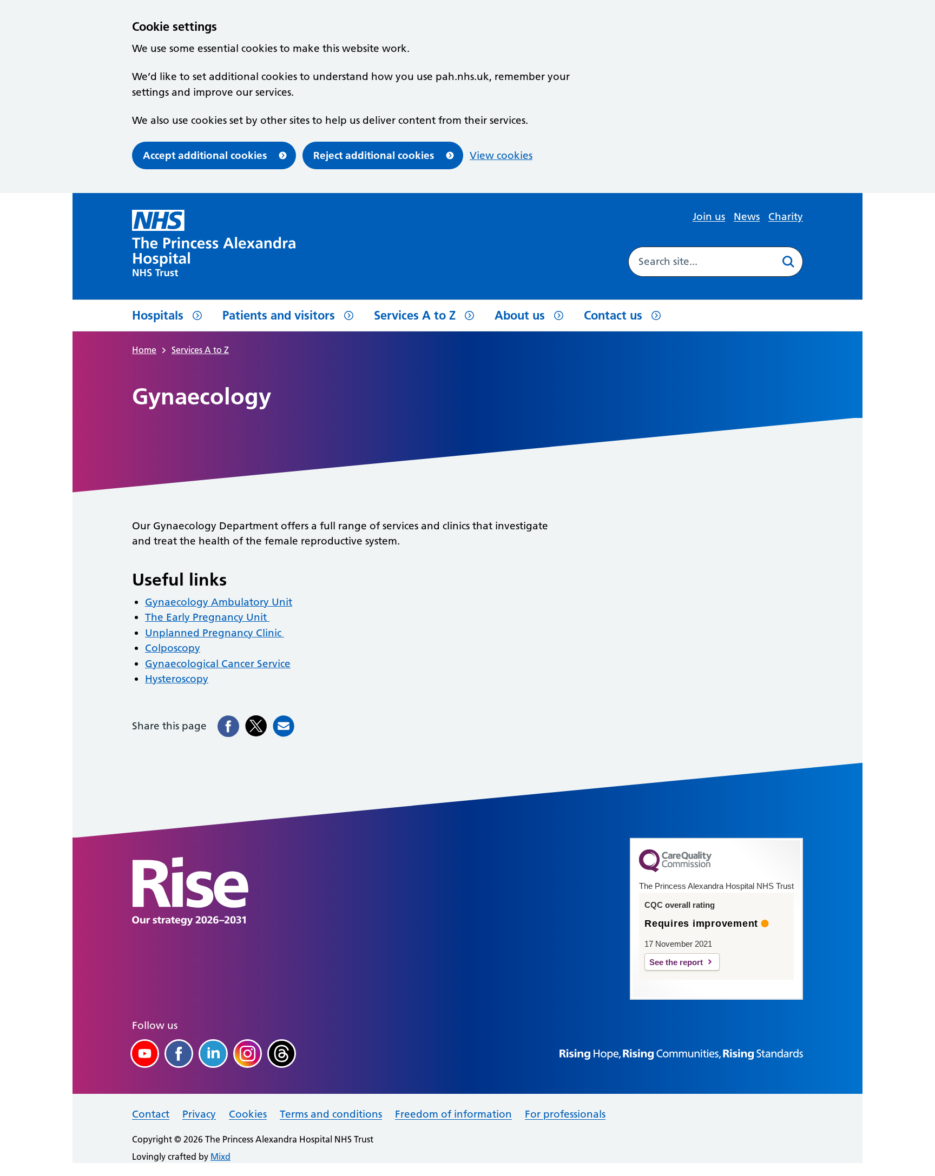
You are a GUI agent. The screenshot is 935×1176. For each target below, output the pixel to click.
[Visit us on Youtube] (144, 1053)
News (747, 216)
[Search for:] (701, 261)
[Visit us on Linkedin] (213, 1053)
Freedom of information (453, 1114)
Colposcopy (172, 648)
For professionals (565, 1114)
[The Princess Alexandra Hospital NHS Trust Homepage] (213, 243)
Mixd (220, 1156)
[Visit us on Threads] (281, 1053)
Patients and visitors (278, 315)
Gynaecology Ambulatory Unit (218, 602)
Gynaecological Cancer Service (218, 663)
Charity (785, 216)
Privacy (199, 1114)
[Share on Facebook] (228, 726)
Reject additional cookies (373, 155)
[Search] (788, 262)
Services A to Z (415, 315)
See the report (676, 962)
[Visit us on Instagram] (247, 1053)
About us (520, 315)
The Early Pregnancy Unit (207, 617)
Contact (150, 1114)
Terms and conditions (331, 1114)
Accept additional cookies (205, 155)
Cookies (248, 1114)
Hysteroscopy (176, 679)
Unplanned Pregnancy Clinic (214, 633)
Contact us (613, 315)
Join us (709, 216)
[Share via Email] (283, 726)
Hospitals (157, 315)
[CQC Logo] (675, 869)
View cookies (501, 155)
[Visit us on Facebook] (179, 1053)
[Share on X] (256, 726)
